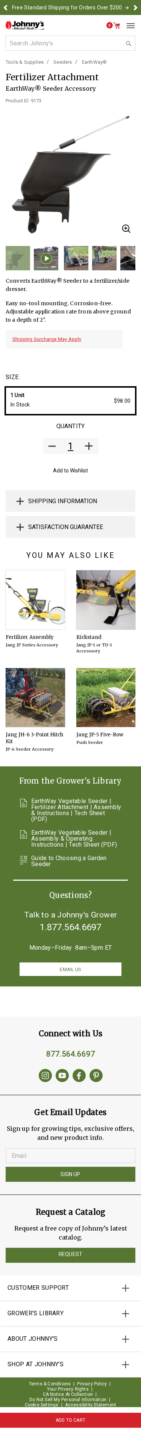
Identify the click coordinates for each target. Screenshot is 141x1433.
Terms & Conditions (50, 1384)
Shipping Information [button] (62, 501)
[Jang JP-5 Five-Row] (106, 697)
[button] (5, 7)
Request (70, 1254)
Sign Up (70, 1174)
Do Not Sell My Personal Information (67, 1399)
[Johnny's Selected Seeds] (25, 25)
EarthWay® (94, 62)
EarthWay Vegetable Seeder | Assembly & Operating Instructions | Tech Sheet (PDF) (74, 839)
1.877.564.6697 (71, 927)
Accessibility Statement (91, 1405)
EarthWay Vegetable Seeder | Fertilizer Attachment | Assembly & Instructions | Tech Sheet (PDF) (76, 810)
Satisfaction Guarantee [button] (65, 527)
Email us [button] (70, 969)
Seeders (62, 62)
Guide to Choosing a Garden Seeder (69, 861)
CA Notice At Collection (68, 1394)
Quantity (70, 426)
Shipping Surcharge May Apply (47, 339)
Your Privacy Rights (68, 1389)
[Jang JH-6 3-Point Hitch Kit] (35, 697)
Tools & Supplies (25, 62)
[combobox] (70, 43)
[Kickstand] (106, 600)
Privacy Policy (92, 1384)
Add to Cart (70, 1420)
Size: (13, 377)
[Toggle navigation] (127, 25)
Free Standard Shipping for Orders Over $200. (67, 7)
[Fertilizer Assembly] (35, 600)
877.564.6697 (70, 1053)
